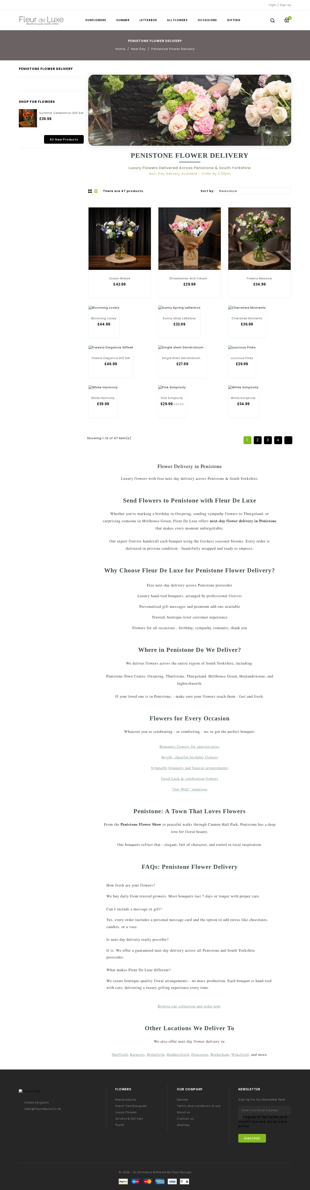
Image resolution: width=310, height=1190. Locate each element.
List (96, 191)
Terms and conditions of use (198, 1106)
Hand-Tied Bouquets (131, 1106)
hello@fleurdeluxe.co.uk (43, 1109)
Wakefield (240, 1054)
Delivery (182, 1099)
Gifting (234, 20)
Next (288, 440)
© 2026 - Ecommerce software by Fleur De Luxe (155, 1172)
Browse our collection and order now (189, 1006)
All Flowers (177, 20)
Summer (123, 20)
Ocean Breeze (119, 278)
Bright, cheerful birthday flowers (189, 757)
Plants (120, 1125)
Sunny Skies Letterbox (179, 318)
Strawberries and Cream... (189, 278)
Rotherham (220, 1054)
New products (125, 1099)
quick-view (96, 225)
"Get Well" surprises (190, 789)
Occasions (207, 20)
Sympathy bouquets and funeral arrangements (189, 767)
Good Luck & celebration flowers (189, 778)
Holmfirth (155, 1054)
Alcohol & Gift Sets (129, 1119)
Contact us (185, 1119)
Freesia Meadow (259, 278)
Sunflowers (95, 20)
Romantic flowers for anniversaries (190, 746)
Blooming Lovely (104, 318)
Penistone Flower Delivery (46, 69)
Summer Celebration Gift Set (61, 113)
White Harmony (103, 398)
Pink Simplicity (172, 398)
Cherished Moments (247, 318)
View (96, 217)
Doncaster (199, 1054)
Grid (90, 191)
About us (183, 1112)
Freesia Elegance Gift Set (111, 358)
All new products (64, 139)
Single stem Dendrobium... (182, 358)
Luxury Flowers (126, 1112)
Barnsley (137, 1054)
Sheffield (120, 1054)
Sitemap (183, 1125)
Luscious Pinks (242, 358)
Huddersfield (178, 1054)
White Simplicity (243, 398)
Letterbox (148, 20)
